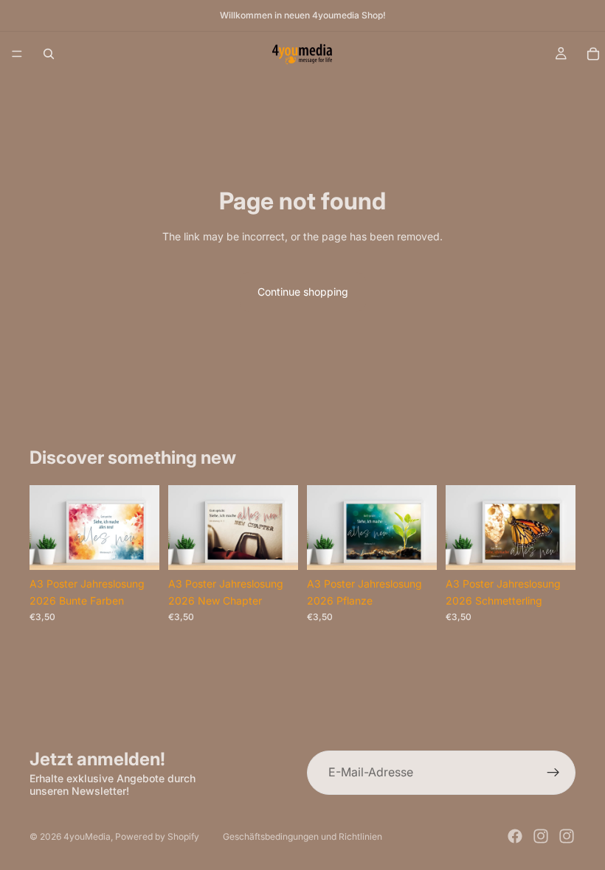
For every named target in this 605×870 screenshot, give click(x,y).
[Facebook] (515, 836)
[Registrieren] (553, 772)
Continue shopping (302, 291)
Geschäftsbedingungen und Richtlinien (302, 836)
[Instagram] (541, 836)
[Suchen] (48, 54)
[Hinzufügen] (136, 548)
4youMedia (87, 836)
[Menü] (17, 54)
